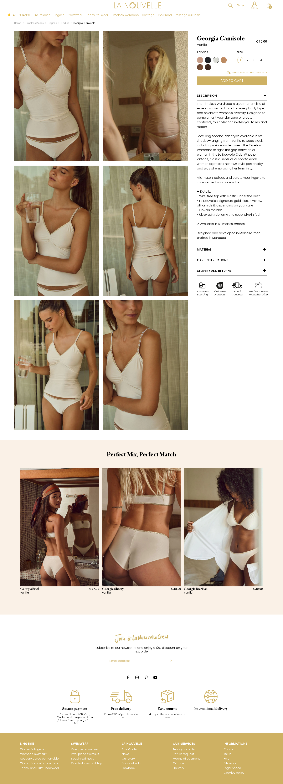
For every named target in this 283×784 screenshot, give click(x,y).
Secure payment (74, 709)
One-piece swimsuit (85, 749)
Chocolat (208, 67)
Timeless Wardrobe (125, 15)
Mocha (200, 67)
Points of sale (131, 763)
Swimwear (75, 15)
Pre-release (42, 15)
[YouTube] (155, 677)
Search (230, 5)
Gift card (179, 763)
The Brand (165, 15)
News (126, 754)
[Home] (141, 5)
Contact (230, 749)
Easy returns (167, 709)
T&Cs (227, 754)
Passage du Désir (187, 15)
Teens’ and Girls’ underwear (39, 768)
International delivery (211, 709)
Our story (128, 758)
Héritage (148, 15)
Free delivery (121, 709)
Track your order (184, 749)
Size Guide (129, 749)
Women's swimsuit (33, 754)
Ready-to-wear (97, 15)
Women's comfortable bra (39, 763)
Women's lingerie (32, 749)
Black (208, 60)
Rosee (200, 60)
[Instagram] (137, 677)
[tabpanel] (59, 531)
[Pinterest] (146, 677)
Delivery (178, 768)
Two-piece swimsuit (85, 754)
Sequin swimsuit (82, 758)
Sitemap (230, 763)
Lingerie (59, 15)
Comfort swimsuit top (86, 763)
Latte (224, 60)
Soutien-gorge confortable (39, 758)
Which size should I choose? (249, 72)
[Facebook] (127, 677)
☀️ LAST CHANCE (18, 15)
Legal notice (232, 768)
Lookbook (128, 768)
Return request (183, 754)
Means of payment (186, 758)
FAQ (226, 758)
